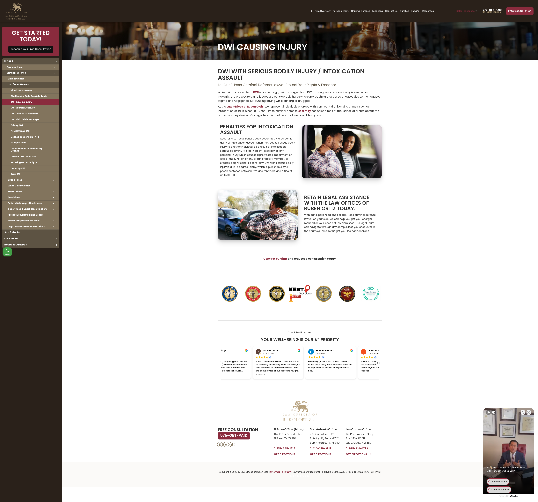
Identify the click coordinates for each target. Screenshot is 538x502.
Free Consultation (520, 11)
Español (415, 11)
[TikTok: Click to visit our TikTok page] (232, 445)
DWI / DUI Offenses (18, 84)
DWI (256, 92)
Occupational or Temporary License (26, 150)
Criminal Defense (16, 73)
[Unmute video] (488, 412)
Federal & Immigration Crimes (25, 203)
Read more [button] (228, 374)
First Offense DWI (20, 131)
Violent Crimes (16, 79)
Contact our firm (275, 259)
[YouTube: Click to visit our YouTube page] (226, 445)
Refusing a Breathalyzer (24, 162)
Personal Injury (15, 67)
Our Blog (404, 11)
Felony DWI (17, 125)
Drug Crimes (15, 180)
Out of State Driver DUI (23, 157)
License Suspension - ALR (25, 137)
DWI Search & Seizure (23, 108)
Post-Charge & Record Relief (24, 221)
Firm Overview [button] (323, 11)
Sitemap (275, 472)
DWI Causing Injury (21, 102)
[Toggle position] (523, 412)
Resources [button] (428, 11)
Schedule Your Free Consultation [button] (31, 49)
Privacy (286, 472)
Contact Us (391, 11)
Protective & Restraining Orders (26, 215)
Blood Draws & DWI (21, 90)
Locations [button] (377, 11)
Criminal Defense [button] (360, 11)
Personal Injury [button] (341, 11)
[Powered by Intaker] (514, 496)
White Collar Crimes (19, 186)
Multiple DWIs (18, 143)
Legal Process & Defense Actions (26, 227)
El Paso (8, 61)
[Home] (311, 11)
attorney (304, 111)
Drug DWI (16, 174)
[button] (377, 363)
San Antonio (11, 232)
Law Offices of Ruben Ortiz (245, 107)
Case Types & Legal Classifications (27, 209)
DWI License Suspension (24, 114)
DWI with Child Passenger (25, 119)
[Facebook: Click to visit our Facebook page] (220, 445)
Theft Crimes (15, 192)
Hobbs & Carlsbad (15, 245)
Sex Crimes (14, 197)
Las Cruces (11, 239)
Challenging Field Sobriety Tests (29, 96)
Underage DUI (18, 168)
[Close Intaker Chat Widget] (529, 412)
